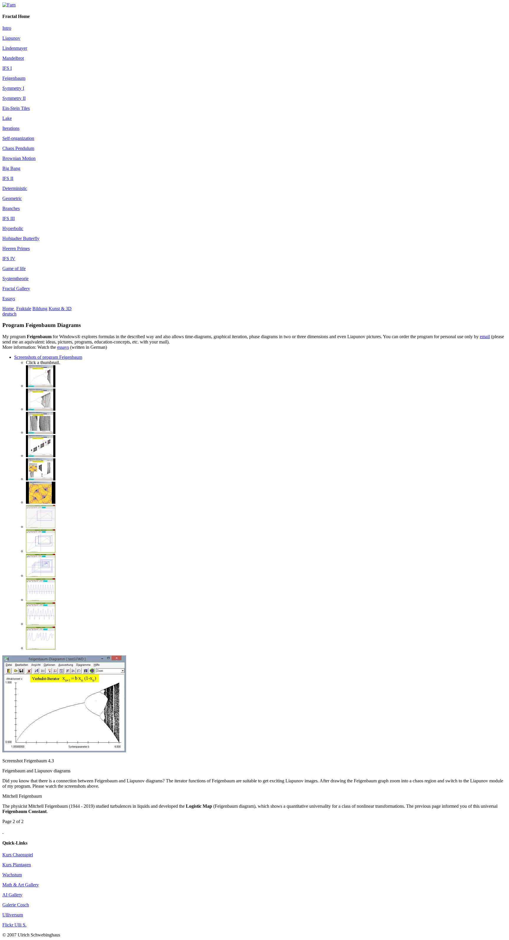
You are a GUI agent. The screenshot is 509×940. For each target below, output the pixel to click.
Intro (6, 28)
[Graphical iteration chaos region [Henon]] (40, 575)
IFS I (7, 68)
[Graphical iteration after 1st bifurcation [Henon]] (40, 526)
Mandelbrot (13, 58)
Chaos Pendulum (18, 148)
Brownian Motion (19, 158)
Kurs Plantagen (16, 864)
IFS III (8, 218)
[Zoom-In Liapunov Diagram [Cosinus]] (40, 502)
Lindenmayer (14, 48)
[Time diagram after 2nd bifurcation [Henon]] (40, 623)
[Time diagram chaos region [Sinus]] (40, 647)
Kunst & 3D (60, 308)
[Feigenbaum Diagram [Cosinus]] (40, 455)
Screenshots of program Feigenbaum (48, 357)
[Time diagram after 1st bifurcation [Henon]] (40, 599)
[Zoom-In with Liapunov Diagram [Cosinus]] (40, 478)
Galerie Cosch (15, 904)
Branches (11, 208)
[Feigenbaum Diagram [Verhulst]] (40, 385)
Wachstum (12, 874)
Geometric (12, 198)
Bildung (39, 308)
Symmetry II (14, 98)
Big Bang (11, 168)
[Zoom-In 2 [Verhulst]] (40, 432)
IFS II (7, 178)
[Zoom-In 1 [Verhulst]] (40, 409)
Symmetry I (13, 88)
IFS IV (8, 258)
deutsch (9, 313)
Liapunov (11, 38)
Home (8, 308)
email (485, 336)
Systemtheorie (15, 278)
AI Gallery (12, 894)
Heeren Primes (16, 248)
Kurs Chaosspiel (17, 854)
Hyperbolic (12, 228)
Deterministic (14, 188)
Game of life (14, 268)
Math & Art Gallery (20, 884)
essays (63, 347)
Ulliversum (12, 914)
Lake (7, 118)
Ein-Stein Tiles (16, 108)
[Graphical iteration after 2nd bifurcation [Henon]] (40, 551)
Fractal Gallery (16, 288)
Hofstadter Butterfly (20, 238)
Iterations (10, 128)
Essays (8, 298)
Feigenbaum (13, 78)
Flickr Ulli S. (14, 924)
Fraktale (23, 308)
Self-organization (18, 138)
